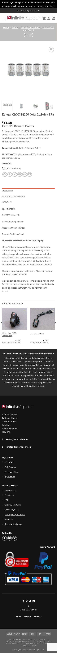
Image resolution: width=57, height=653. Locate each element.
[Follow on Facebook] (4, 538)
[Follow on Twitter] (14, 538)
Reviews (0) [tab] (7, 202)
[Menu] (3, 18)
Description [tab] (7, 191)
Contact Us (9, 495)
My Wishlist (10, 476)
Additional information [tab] (13, 196)
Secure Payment (11, 509)
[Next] (50, 72)
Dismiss (52, 6)
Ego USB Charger (37, 333)
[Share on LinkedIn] (29, 174)
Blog (34, 645)
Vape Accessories (30, 27)
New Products (10, 490)
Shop (15, 27)
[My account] (48, 18)
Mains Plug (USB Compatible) (9, 334)
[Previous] (6, 72)
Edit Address (10, 467)
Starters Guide (19, 639)
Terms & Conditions (13, 524)
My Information (11, 472)
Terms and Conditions (31, 643)
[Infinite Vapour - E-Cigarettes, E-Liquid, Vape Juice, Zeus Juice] (24, 18)
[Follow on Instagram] (9, 538)
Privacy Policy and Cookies (18, 641)
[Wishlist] (44, 18)
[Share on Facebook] (9, 174)
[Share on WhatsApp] (4, 174)
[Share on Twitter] (14, 174)
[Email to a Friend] (19, 174)
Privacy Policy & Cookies (15, 514)
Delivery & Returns (13, 504)
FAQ (6, 500)
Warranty (25, 645)
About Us (9, 519)
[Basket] (53, 18)
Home (6, 27)
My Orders (9, 462)
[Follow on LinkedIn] (34, 601)
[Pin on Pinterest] (24, 174)
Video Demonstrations (38, 639)
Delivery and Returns (41, 641)
